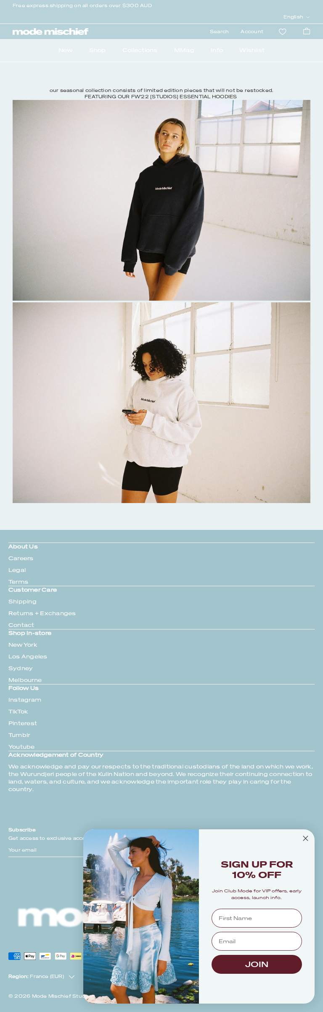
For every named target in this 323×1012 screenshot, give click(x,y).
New (65, 50)
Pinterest (22, 723)
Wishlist (252, 50)
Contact (21, 625)
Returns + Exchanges (42, 613)
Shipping (22, 601)
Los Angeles (28, 656)
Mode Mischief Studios (62, 996)
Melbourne (25, 680)
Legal (17, 570)
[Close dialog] (305, 838)
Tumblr (19, 735)
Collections (140, 50)
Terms (18, 582)
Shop (97, 50)
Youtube (21, 747)
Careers (21, 558)
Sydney (20, 668)
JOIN (256, 964)
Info (217, 50)
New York (22, 645)
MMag (184, 50)
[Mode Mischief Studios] (50, 31)
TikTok (18, 711)
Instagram (24, 700)
